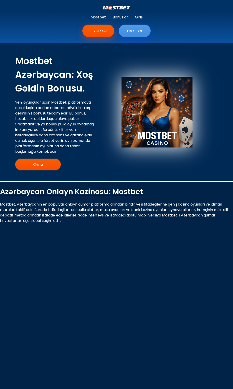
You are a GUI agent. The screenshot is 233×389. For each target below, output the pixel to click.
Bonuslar (120, 17)
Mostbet (98, 17)
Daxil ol (134, 30)
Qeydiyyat (98, 30)
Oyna (38, 164)
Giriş (139, 17)
